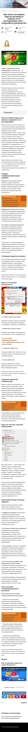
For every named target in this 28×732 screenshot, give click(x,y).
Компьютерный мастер (14, 3)
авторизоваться (14, 718)
